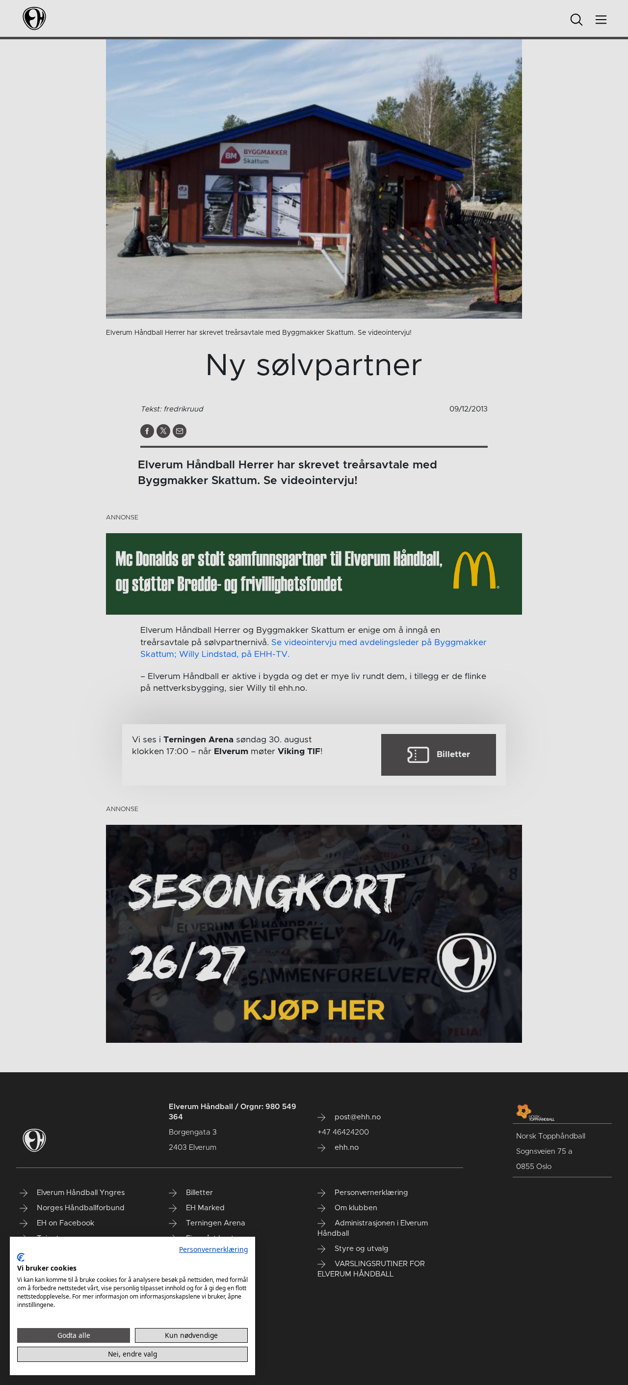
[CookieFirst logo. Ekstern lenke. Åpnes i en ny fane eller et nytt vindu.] (21, 1257)
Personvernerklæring (213, 1249)
